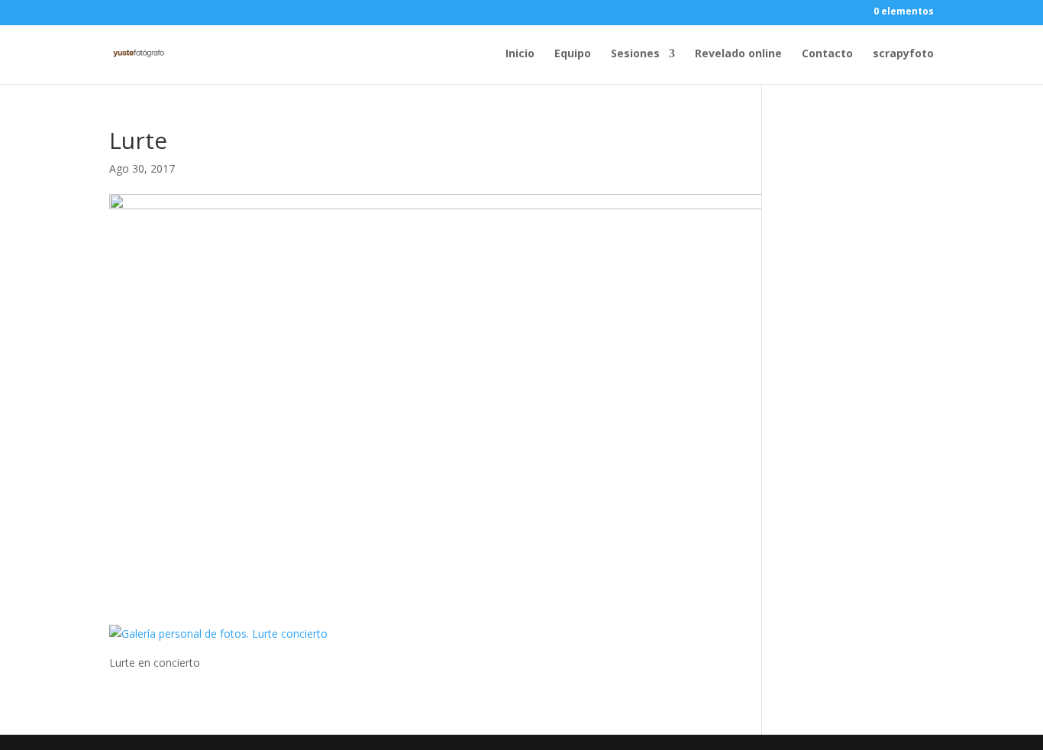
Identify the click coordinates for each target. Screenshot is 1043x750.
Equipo (572, 54)
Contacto (827, 54)
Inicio (519, 54)
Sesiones (635, 54)
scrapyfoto (903, 54)
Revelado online (738, 54)
